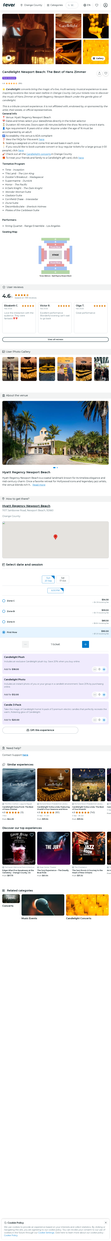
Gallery (99, 58)
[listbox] (55, 579)
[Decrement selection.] (25, 644)
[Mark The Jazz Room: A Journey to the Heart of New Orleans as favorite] (101, 835)
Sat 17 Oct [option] (63, 579)
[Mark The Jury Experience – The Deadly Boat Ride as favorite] (67, 835)
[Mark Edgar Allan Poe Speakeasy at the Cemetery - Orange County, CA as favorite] (32, 835)
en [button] (88, 5)
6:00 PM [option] (55, 590)
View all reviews (55, 339)
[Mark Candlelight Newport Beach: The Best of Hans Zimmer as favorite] (106, 73)
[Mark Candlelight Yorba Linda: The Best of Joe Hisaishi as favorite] (101, 771)
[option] (55, 601)
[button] (55, 601)
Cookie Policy (11, 1235)
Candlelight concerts (38, 154)
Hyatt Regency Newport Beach (26, 506)
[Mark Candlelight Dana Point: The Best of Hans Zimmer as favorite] (32, 771)
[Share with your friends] (99, 73)
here (41, 139)
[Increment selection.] (85, 644)
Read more (39, 484)
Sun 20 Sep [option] (48, 579)
